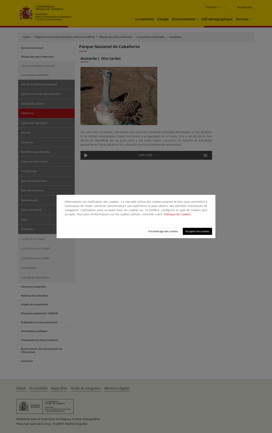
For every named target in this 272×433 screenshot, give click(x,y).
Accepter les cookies (197, 231)
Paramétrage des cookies (163, 231)
